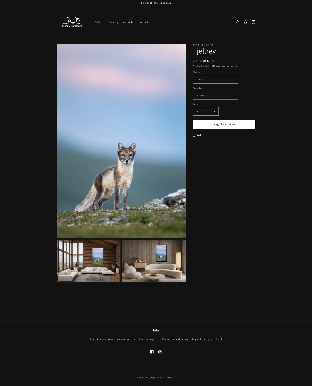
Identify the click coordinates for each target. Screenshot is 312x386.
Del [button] (199, 135)
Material (197, 72)
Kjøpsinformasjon (201, 339)
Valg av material (126, 339)
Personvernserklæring (175, 339)
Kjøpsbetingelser (149, 339)
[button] (99, 22)
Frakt (212, 65)
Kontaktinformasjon (102, 339)
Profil (219, 339)
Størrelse (197, 88)
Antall (196, 104)
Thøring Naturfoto (151, 378)
